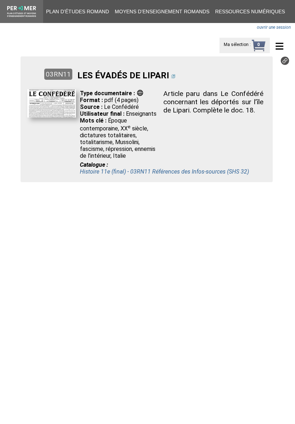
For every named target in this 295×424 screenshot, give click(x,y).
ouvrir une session (274, 27)
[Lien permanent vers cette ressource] (285, 63)
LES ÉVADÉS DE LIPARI (123, 75)
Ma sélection (236, 44)
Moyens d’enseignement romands (162, 11)
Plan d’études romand (77, 11)
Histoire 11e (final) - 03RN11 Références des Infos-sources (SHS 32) (164, 171)
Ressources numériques (250, 11)
